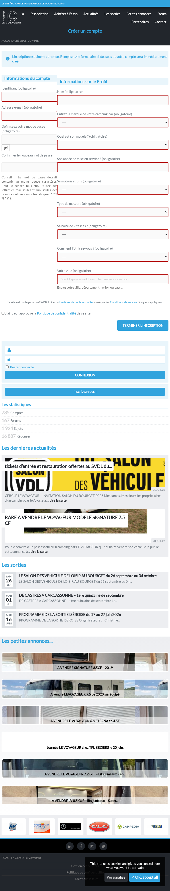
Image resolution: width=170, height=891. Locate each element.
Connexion (85, 375)
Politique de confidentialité (76, 302)
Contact (160, 22)
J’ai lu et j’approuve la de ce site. (47, 313)
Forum (161, 14)
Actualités (91, 14)
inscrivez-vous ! (85, 391)
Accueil (7, 40)
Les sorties (112, 14)
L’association (39, 14)
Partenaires (140, 22)
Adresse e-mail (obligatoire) (22, 107)
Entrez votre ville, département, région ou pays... (90, 287)
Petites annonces (138, 14)
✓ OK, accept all (144, 877)
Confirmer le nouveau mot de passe (27, 155)
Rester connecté (22, 367)
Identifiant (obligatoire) (19, 88)
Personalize (116, 877)
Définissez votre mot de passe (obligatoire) (23, 128)
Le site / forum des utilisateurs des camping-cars (33, 3)
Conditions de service (123, 302)
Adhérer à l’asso (65, 14)
